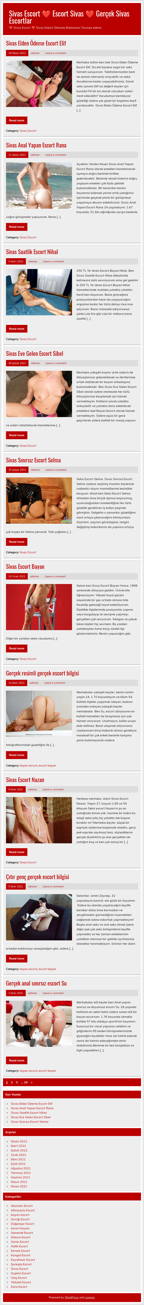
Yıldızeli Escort (21, 1282)
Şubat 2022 (19, 1150)
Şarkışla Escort (21, 1264)
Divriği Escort (20, 1219)
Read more (16, 120)
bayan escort (28, 765)
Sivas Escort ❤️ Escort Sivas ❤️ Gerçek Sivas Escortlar (69, 17)
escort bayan (47, 765)
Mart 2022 (18, 1146)
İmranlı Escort (20, 1251)
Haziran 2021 (20, 1177)
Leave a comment (55, 53)
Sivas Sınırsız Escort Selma (33, 460)
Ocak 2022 (18, 1155)
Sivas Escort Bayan (25, 566)
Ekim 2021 (18, 1159)
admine (35, 53)
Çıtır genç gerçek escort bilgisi (37, 876)
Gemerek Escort (22, 1233)
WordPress (71, 1297)
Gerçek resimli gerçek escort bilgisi (42, 673)
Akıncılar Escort (22, 1206)
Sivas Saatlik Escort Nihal (32, 251)
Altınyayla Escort (23, 1210)
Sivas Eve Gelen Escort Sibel (34, 353)
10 (26, 1082)
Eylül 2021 (18, 1164)
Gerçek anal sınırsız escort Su (36, 983)
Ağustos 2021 (21, 1168)
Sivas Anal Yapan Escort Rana (36, 145)
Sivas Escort (28, 130)
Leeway (90, 1297)
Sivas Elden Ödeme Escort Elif (36, 43)
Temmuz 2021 (21, 1173)
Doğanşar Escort (22, 1224)
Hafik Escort (19, 1246)
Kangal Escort (20, 1255)
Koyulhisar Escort (23, 1260)
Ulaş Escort (19, 1278)
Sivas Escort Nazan (25, 779)
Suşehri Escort (21, 1273)
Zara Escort (19, 1287)
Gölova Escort (20, 1237)
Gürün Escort (20, 1242)
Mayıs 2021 (19, 1182)
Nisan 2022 (19, 1141)
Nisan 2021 (19, 1186)
